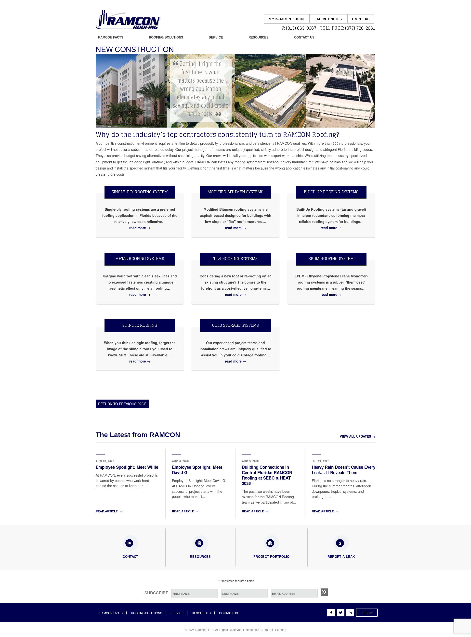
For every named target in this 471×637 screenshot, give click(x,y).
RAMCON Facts (110, 37)
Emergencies (328, 19)
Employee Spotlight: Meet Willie (127, 467)
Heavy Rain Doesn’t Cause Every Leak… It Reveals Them (343, 469)
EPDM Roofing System (331, 258)
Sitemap (280, 629)
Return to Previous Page (122, 403)
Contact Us (304, 37)
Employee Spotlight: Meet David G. (197, 469)
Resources (259, 37)
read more (139, 227)
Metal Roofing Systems (139, 258)
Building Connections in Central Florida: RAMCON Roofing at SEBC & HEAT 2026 (267, 475)
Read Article (109, 511)
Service (216, 37)
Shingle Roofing (139, 325)
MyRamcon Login (286, 19)
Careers (360, 19)
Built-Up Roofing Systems (331, 191)
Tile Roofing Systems (235, 258)
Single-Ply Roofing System (140, 191)
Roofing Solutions (166, 37)
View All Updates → (357, 436)
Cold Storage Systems (235, 325)
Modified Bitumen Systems (235, 191)
